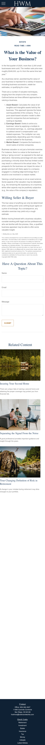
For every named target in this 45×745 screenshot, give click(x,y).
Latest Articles (22, 743)
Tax (22, 734)
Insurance (22, 731)
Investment (22, 725)
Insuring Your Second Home (14, 383)
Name (4, 273)
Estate (22, 728)
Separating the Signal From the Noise (19, 433)
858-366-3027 (25, 707)
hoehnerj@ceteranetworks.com (22, 714)
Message (5, 301)
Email (4, 287)
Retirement (22, 722)
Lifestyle (23, 740)
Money (22, 737)
